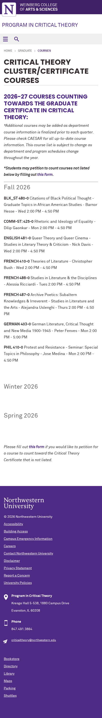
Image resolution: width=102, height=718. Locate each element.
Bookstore (11, 659)
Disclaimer (12, 561)
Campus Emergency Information (28, 539)
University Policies (18, 583)
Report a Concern (17, 575)
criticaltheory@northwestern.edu (33, 640)
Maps (8, 681)
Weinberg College (39, 7)
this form (45, 175)
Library (9, 673)
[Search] (16, 39)
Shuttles (10, 695)
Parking (10, 688)
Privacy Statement (18, 568)
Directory (11, 666)
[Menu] (5, 39)
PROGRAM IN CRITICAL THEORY (40, 25)
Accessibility (13, 524)
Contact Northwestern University (28, 553)
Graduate (25, 51)
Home (8, 51)
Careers (10, 546)
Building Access (16, 531)
